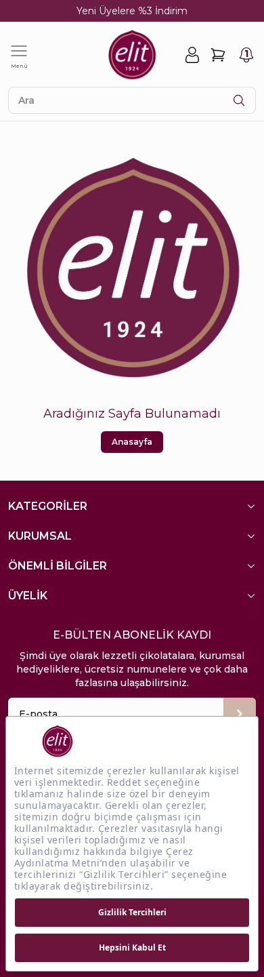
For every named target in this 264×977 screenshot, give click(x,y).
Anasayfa (132, 442)
